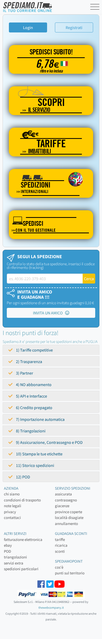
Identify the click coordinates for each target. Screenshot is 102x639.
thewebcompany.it (51, 607)
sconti (60, 551)
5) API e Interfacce (31, 396)
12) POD (22, 476)
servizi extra (13, 563)
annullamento (66, 523)
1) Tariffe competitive (34, 350)
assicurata (63, 493)
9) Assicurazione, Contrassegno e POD (49, 442)
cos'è (59, 567)
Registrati (74, 27)
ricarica (61, 545)
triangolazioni (15, 557)
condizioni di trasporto (22, 499)
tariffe (60, 539)
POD (7, 551)
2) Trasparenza (28, 361)
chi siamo (12, 493)
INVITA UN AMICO (49, 312)
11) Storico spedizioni (34, 465)
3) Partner (24, 373)
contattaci (12, 517)
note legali (12, 505)
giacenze (62, 505)
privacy (10, 511)
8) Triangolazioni (30, 430)
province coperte (68, 511)
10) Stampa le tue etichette (39, 453)
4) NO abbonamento (33, 384)
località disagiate (69, 517)
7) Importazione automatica (40, 419)
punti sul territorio (69, 572)
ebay (8, 545)
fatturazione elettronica (23, 539)
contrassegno (66, 499)
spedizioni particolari (21, 568)
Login (28, 27)
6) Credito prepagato (33, 407)
